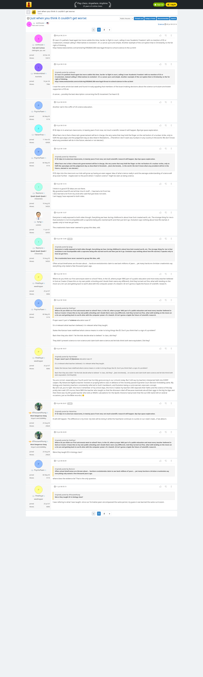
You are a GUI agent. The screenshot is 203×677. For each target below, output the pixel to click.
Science (161, 24)
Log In (173, 4)
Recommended (163, 18)
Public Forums (125, 18)
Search (173, 18)
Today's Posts (150, 18)
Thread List (139, 18)
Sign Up (160, 4)
